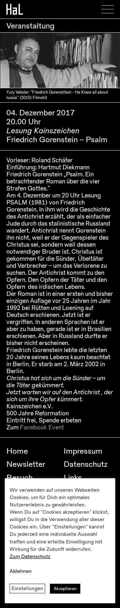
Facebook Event (42, 427)
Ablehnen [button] (21, 571)
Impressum (83, 451)
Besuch (19, 477)
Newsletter (25, 464)
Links (73, 477)
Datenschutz (86, 464)
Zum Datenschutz (30, 556)
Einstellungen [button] (27, 588)
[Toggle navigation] (110, 9)
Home (17, 451)
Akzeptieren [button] (65, 588)
